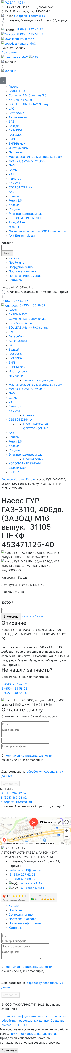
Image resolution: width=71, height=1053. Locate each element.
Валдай (14, 126)
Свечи (13, 170)
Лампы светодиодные (39, 380)
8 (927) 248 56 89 (14, 693)
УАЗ (11, 174)
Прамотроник (33, 459)
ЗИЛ (12, 139)
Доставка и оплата (22, 271)
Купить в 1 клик (33, 616)
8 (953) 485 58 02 (30, 34)
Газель (13, 86)
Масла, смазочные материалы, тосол (35, 156)
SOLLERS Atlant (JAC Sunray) (29, 104)
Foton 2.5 (15, 200)
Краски (14, 205)
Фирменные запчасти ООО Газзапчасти (37, 231)
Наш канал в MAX (31, 888)
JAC (11, 108)
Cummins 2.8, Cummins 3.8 (27, 95)
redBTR (14, 227)
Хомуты (14, 183)
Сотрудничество (21, 267)
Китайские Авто (20, 100)
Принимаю (9, 1050)
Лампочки (16, 152)
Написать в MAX (30, 883)
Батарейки (16, 113)
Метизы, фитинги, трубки (27, 161)
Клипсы (14, 196)
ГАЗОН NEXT (18, 91)
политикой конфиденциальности (28, 755)
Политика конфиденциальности (24, 1016)
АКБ (12, 192)
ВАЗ (11, 121)
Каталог (14, 258)
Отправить (10, 784)
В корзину (11, 616)
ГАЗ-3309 (16, 135)
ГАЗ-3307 (15, 130)
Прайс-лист (17, 262)
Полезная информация (25, 275)
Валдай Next (18, 222)
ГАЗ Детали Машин (22, 235)
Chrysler (14, 209)
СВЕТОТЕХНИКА (20, 187)
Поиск (7, 253)
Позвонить (9, 52)
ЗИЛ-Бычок (17, 143)
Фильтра (15, 178)
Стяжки (29, 415)
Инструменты (18, 148)
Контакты (15, 280)
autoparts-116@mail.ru (29, 16)
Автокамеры (18, 117)
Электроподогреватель (25, 213)
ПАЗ (12, 165)
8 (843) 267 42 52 (30, 29)
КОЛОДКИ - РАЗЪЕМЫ (25, 218)
